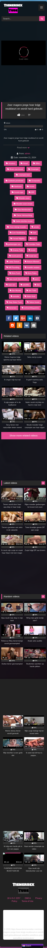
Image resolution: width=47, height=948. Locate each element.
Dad (34, 233)
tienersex (12, 308)
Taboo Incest (34, 302)
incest (33, 250)
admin (27, 153)
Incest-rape (18, 192)
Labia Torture (14, 262)
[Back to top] (39, 940)
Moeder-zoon (24, 198)
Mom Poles (32, 273)
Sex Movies (16, 290)
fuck (33, 238)
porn (37, 279)
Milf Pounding (14, 267)
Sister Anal (31, 296)
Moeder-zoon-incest (24, 204)
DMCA (28, 898)
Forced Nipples (19, 238)
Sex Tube (32, 290)
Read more (22, 148)
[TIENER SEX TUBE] (19, 8)
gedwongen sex (14, 244)
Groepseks (35, 181)
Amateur (12, 163)
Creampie (35, 169)
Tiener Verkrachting (24, 215)
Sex (38, 285)
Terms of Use (27, 901)
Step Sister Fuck (15, 302)
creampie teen (24, 175)
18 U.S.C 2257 (13, 898)
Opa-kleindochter (24, 210)
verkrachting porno (31, 308)
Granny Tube (18, 250)
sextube (16, 296)
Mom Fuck (16, 273)
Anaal (25, 163)
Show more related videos (24, 435)
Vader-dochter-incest (24, 221)
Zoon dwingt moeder (18, 227)
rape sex (11, 285)
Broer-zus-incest (16, 169)
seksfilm (26, 285)
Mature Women (33, 262)
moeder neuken (33, 267)
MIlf (32, 192)
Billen (38, 163)
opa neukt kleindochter (18, 279)
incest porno (16, 256)
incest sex (33, 256)
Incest (31, 186)
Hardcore (18, 186)
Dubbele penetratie (15, 181)
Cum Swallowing (18, 233)
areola (36, 227)
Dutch (28, 946)
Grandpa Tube (34, 244)
